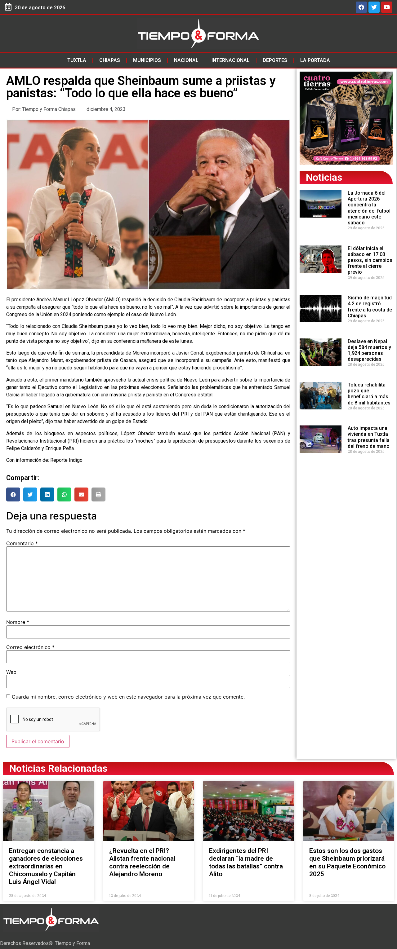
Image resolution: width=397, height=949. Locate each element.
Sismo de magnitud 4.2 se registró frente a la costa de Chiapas (370, 307)
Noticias (324, 177)
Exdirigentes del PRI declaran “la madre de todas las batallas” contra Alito (246, 862)
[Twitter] (374, 7)
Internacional (231, 60)
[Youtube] (386, 7)
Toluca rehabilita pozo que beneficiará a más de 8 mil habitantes (369, 394)
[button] (13, 494)
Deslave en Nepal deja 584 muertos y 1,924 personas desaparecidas (369, 350)
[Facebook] (361, 7)
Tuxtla (76, 60)
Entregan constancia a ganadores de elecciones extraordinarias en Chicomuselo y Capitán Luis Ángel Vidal (46, 866)
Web (11, 671)
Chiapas (109, 60)
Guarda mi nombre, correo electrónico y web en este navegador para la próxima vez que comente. (128, 696)
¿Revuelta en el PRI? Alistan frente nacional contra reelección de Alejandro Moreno (142, 862)
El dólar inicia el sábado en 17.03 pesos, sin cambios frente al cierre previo (370, 260)
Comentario (22, 543)
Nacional (186, 60)
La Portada (315, 60)
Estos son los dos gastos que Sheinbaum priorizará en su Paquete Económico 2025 (347, 862)
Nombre (17, 622)
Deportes (275, 60)
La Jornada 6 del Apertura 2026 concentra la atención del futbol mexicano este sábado (369, 208)
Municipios (147, 60)
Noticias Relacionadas (58, 768)
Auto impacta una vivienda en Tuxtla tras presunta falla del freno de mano (369, 437)
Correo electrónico (30, 647)
